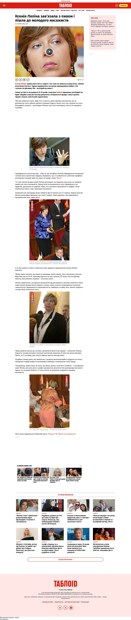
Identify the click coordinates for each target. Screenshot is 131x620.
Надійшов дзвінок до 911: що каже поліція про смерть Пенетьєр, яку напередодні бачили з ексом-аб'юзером (52, 520)
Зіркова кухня (65, 10)
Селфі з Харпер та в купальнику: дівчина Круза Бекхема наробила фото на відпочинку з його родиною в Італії (52, 548)
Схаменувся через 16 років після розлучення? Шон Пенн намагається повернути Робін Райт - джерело (78, 548)
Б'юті (57, 10)
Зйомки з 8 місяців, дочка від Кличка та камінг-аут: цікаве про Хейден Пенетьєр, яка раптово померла (26, 548)
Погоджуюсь (4, 619)
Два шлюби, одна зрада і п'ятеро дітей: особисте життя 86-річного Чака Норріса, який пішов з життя (102, 43)
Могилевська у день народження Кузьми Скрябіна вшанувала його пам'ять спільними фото (103, 547)
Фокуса (51, 434)
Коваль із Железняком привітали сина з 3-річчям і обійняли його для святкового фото (78, 519)
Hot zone (81, 10)
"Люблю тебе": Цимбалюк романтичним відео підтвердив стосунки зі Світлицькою (26, 519)
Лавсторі (74, 10)
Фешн (52, 10)
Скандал (46, 10)
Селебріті (39, 10)
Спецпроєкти (90, 10)
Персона (94, 18)
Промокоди (85, 602)
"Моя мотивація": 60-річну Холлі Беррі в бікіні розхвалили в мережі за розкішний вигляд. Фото (104, 519)
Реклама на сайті (47, 602)
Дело (59, 178)
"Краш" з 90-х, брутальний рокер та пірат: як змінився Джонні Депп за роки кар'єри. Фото (102, 33)
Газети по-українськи (66, 434)
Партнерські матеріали (72, 602)
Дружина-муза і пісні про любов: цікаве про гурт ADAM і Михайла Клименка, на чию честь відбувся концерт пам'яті (102, 23)
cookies (16, 617)
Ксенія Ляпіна (20, 84)
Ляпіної (59, 92)
